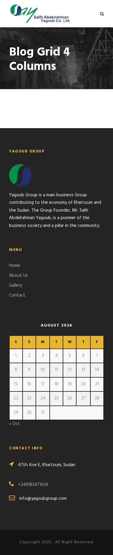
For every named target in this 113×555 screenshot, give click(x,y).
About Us (18, 275)
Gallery (15, 285)
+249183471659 (33, 484)
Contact (17, 295)
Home (14, 265)
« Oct (14, 423)
